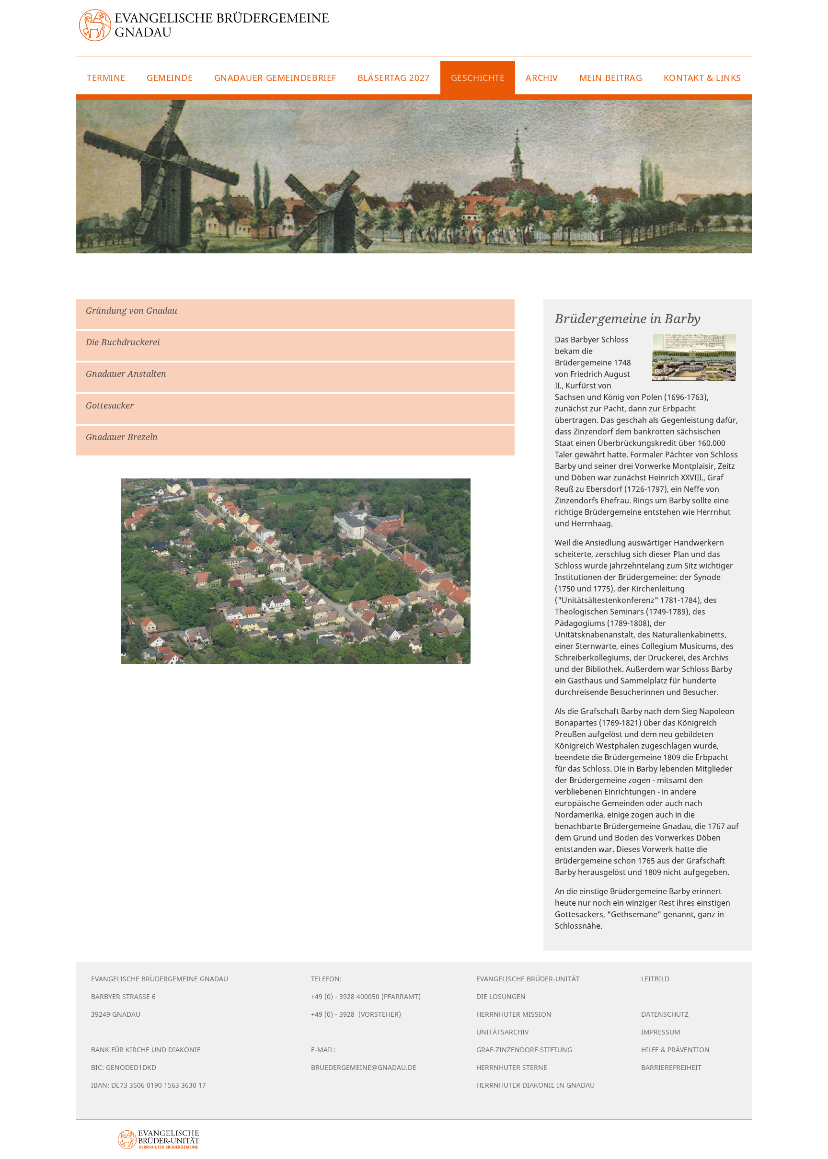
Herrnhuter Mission (514, 1014)
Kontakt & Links (702, 77)
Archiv (542, 77)
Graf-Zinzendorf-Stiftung (524, 1049)
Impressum (660, 1031)
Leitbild (655, 978)
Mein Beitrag (611, 77)
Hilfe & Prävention (675, 1049)
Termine (106, 77)
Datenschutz (665, 1014)
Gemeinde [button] (170, 77)
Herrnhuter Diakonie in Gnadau (535, 1085)
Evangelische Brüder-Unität (528, 978)
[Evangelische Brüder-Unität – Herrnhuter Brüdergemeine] (159, 1139)
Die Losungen (501, 996)
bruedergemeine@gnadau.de (363, 1067)
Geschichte (478, 77)
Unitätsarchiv (502, 1031)
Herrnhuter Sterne (511, 1067)
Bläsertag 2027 (393, 77)
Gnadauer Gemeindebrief (275, 77)
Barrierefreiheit (671, 1067)
